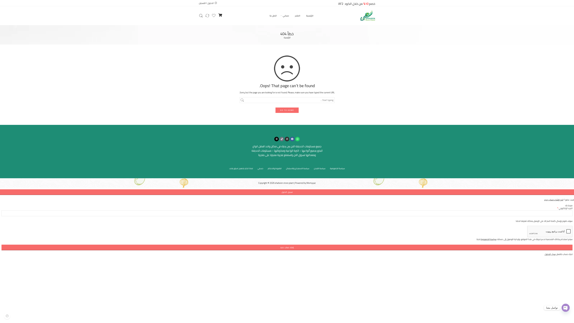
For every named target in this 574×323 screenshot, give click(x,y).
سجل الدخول (550, 254)
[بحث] (201, 15)
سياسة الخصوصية (337, 168)
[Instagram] (287, 139)
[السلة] (220, 16)
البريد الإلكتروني (565, 208)
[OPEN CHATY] (566, 308)
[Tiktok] (282, 139)
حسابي (286, 16)
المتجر (297, 16)
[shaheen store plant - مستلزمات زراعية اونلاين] (368, 16)
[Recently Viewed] (7, 316)
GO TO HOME (287, 110)
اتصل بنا (273, 16)
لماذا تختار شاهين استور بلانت (241, 168)
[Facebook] (292, 139)
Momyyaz (311, 183)
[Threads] (276, 139)
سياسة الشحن (319, 168)
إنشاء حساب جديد (287, 247)
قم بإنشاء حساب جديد (553, 200)
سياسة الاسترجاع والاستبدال (297, 168)
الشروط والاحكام (274, 168)
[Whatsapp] (297, 139)
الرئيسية (309, 16)
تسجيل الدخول (287, 192)
